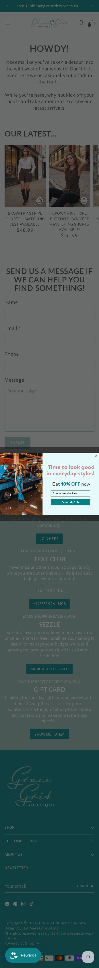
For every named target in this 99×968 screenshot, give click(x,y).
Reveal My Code (70, 502)
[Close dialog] (96, 456)
